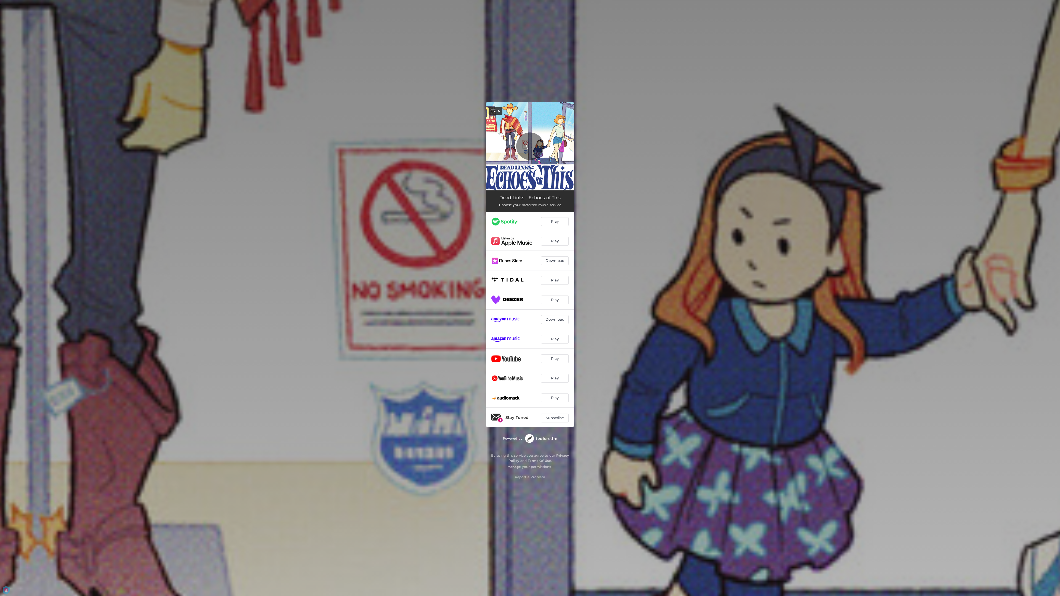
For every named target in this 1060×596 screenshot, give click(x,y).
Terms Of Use (539, 461)
